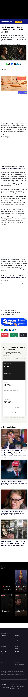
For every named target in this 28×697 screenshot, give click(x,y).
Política (2, 671)
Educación (3, 674)
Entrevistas (17, 660)
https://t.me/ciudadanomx (11, 312)
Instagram (17, 640)
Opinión (17, 658)
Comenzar (14, 394)
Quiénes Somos (5, 638)
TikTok (16, 646)
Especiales (15, 672)
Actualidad (17, 656)
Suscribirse (14, 376)
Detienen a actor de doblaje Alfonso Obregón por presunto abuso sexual (13, 168)
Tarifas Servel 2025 (14, 686)
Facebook (17, 638)
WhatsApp (14, 336)
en (20, 688)
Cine (14, 44)
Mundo (2, 662)
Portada (17, 654)
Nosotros (12, 682)
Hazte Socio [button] (18, 21)
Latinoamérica (4, 660)
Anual (22, 358)
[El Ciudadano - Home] (6, 22)
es (18, 688)
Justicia (3, 672)
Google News (5, 335)
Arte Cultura (10, 674)
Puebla (18, 44)
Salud (6, 672)
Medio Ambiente (9, 671)
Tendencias (4, 44)
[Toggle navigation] (25, 21)
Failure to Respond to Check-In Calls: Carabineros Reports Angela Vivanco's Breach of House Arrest (12, 513)
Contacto (3, 644)
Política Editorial (5, 640)
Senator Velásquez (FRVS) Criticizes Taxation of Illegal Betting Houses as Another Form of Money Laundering (13, 453)
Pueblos (21, 671)
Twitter (16, 642)
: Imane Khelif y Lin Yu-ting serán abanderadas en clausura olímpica (13, 276)
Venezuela (3, 658)
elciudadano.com (8, 314)
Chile (2, 654)
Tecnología (16, 674)
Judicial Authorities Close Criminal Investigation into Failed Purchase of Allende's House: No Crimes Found (13, 543)
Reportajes (17, 662)
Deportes (22, 674)
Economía (16, 671)
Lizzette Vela (5, 69)
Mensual (17, 358)
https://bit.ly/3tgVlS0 (9, 310)
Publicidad (3, 642)
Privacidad (3, 646)
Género (10, 672)
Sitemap (22, 686)
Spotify (16, 648)
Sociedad (21, 672)
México (9, 44)
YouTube (23, 336)
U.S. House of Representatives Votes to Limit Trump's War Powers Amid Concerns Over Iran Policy (14, 483)
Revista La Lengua (19, 664)
